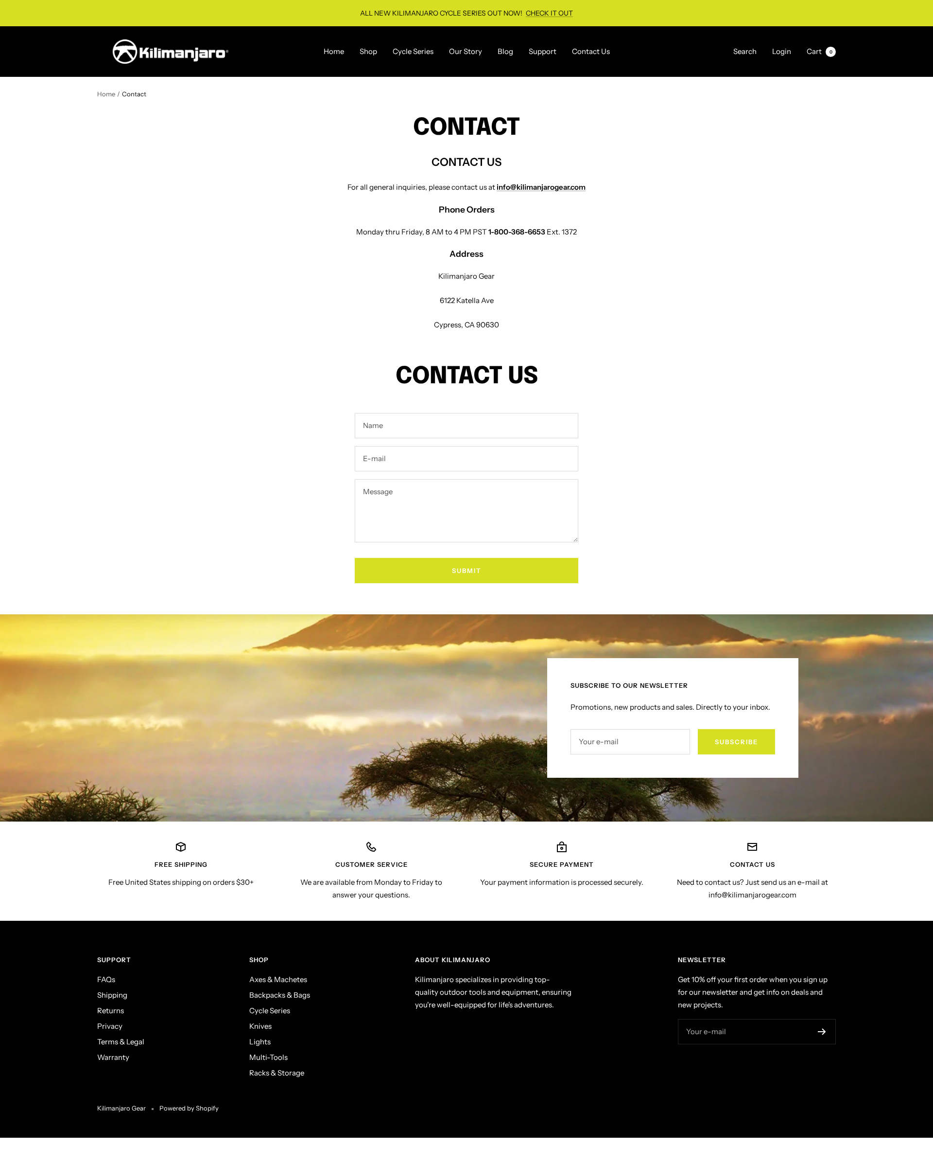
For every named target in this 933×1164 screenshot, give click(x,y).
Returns (110, 1010)
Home (334, 51)
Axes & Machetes (278, 979)
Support (542, 51)
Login (781, 51)
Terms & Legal (120, 1041)
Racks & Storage (276, 1072)
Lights (260, 1041)
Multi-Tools (268, 1057)
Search (745, 51)
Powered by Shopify (189, 1108)
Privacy (109, 1026)
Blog (505, 51)
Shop (368, 51)
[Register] (822, 1031)
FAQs (106, 979)
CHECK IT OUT (549, 13)
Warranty (113, 1057)
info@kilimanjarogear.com (541, 187)
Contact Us (591, 51)
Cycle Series (413, 51)
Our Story (465, 51)
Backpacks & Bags (279, 995)
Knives (260, 1026)
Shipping (112, 995)
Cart (819, 51)
